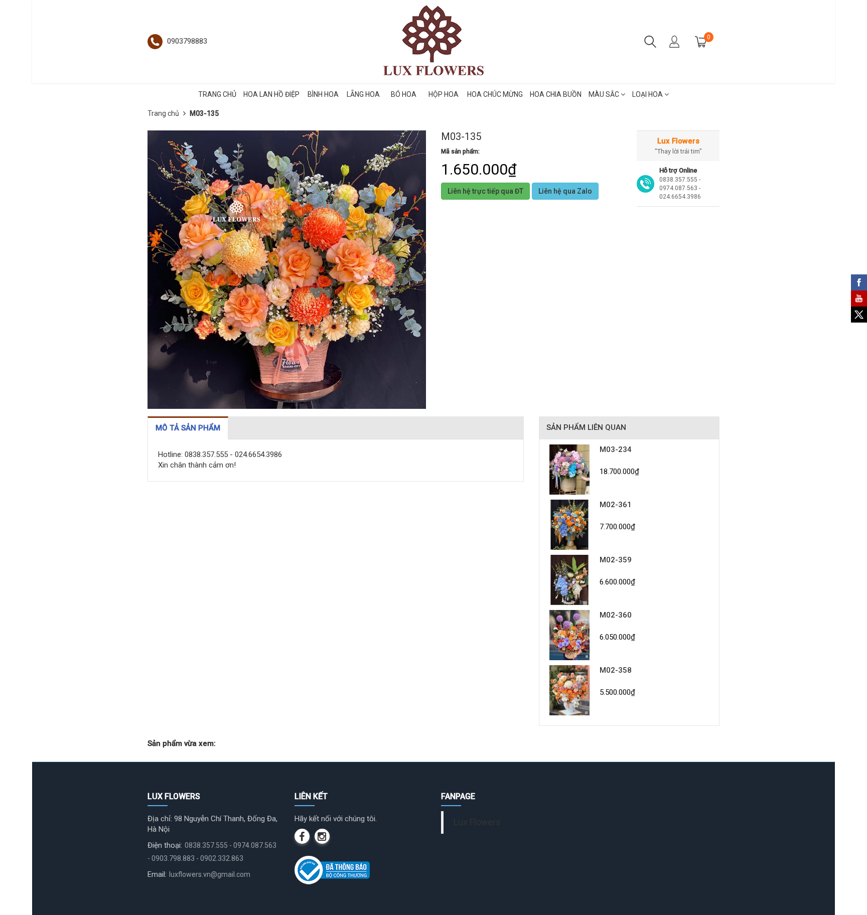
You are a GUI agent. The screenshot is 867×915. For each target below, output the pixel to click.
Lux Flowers (477, 822)
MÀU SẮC (605, 94)
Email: (157, 874)
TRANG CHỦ (217, 94)
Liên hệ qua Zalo (565, 191)
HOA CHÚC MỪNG (495, 94)
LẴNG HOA (363, 94)
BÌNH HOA (323, 94)
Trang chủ (163, 113)
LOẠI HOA (648, 94)
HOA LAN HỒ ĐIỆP (271, 94)
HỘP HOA (443, 94)
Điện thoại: (165, 845)
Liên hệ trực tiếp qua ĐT (485, 191)
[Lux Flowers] (433, 41)
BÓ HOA (403, 94)
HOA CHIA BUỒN (556, 94)
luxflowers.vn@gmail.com (209, 874)
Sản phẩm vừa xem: (182, 743)
